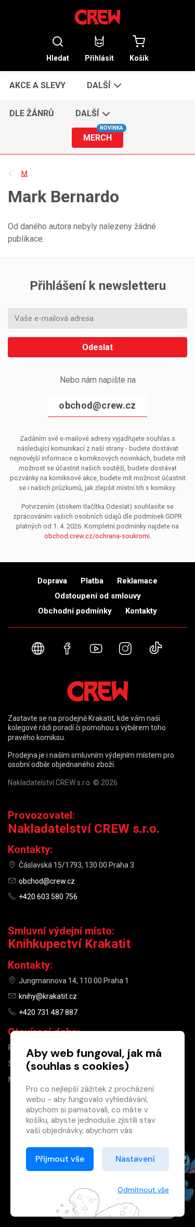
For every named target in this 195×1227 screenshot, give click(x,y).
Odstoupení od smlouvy (98, 596)
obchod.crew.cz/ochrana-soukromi (97, 536)
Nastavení (135, 1158)
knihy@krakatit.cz (48, 996)
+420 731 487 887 (48, 1012)
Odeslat (97, 347)
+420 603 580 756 (48, 897)
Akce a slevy (37, 85)
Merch (103, 135)
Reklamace (137, 580)
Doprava (52, 580)
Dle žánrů (31, 113)
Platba (92, 580)
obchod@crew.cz (97, 405)
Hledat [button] (57, 58)
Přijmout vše (59, 1158)
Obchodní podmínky (75, 611)
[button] (103, 85)
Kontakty (141, 611)
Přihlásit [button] (99, 58)
